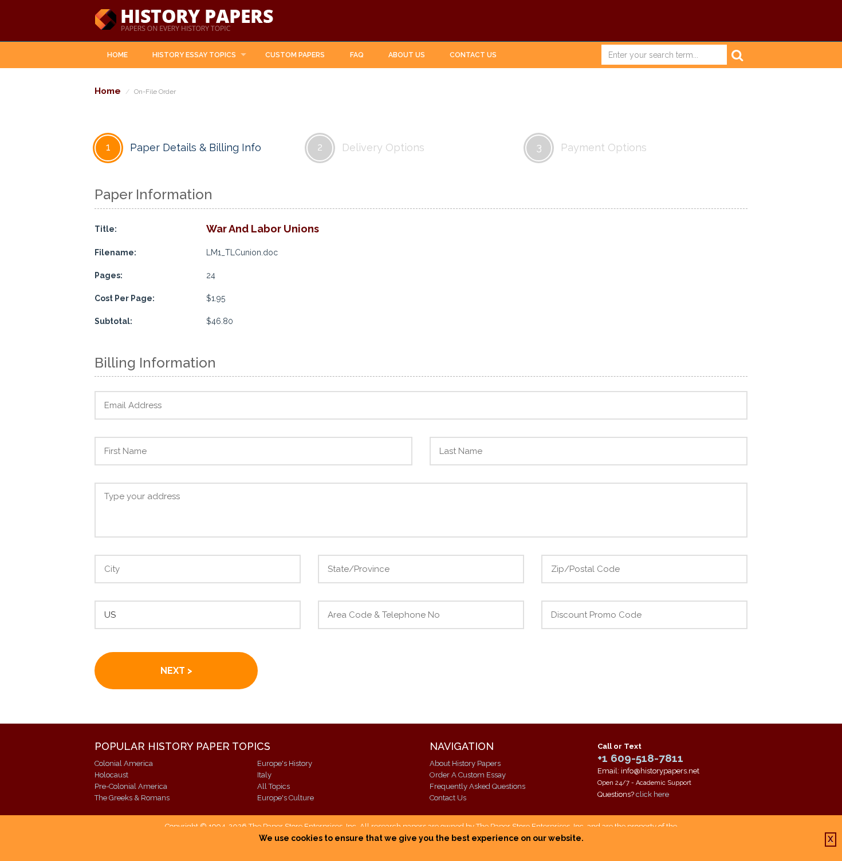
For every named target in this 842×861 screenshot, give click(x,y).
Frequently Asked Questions (477, 786)
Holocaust (111, 775)
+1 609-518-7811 (640, 758)
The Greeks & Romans (132, 797)
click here (652, 794)
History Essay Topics (194, 55)
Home (117, 55)
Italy (264, 775)
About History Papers (465, 763)
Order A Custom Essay (468, 775)
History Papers (184, 21)
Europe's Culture (285, 797)
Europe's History (284, 763)
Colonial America (124, 763)
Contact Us (473, 55)
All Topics (273, 786)
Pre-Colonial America (131, 786)
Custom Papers (295, 55)
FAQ (357, 55)
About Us (406, 55)
